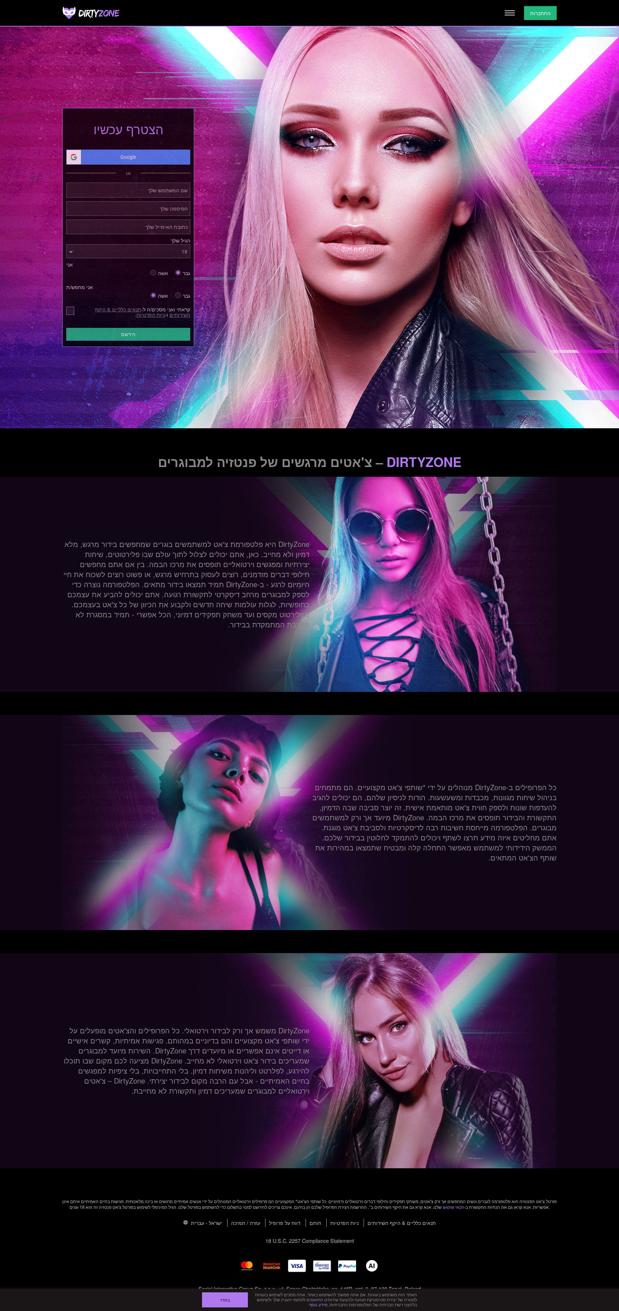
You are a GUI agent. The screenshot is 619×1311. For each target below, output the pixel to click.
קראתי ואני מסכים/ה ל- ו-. (142, 312)
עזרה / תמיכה (245, 1222)
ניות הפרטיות (150, 314)
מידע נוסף (318, 1304)
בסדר (225, 1300)
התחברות (540, 12)
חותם (315, 1222)
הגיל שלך (180, 240)
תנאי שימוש (453, 1207)
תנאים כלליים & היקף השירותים (402, 1222)
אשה (163, 272)
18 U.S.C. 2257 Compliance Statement (309, 1240)
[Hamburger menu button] (510, 13)
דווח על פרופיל (285, 1222)
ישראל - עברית (205, 1222)
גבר (186, 272)
